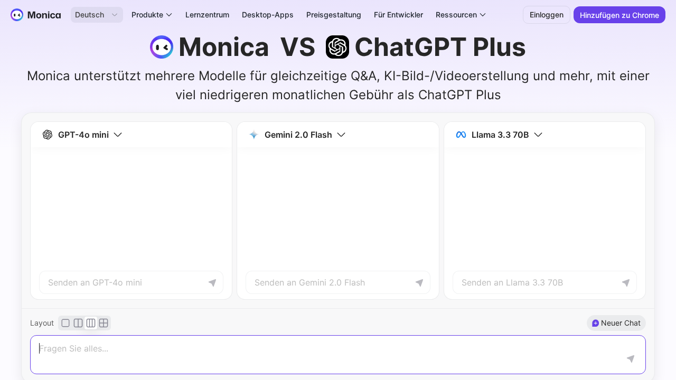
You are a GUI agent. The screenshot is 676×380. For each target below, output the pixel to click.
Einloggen (547, 14)
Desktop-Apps (268, 14)
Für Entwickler (398, 14)
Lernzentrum (207, 14)
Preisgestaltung (333, 14)
